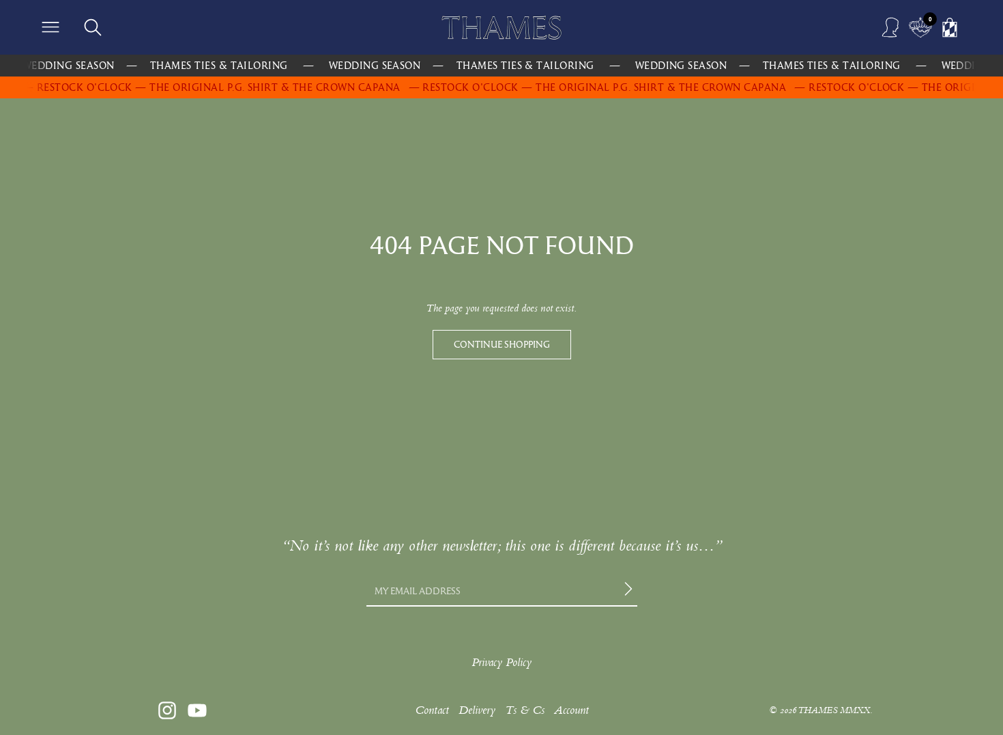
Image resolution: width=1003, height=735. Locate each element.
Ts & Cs (524, 710)
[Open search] (93, 27)
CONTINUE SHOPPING (502, 344)
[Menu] (50, 27)
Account (571, 710)
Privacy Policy (501, 662)
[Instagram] (167, 710)
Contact (432, 710)
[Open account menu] (891, 27)
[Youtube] (197, 710)
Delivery (477, 710)
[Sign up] (630, 590)
